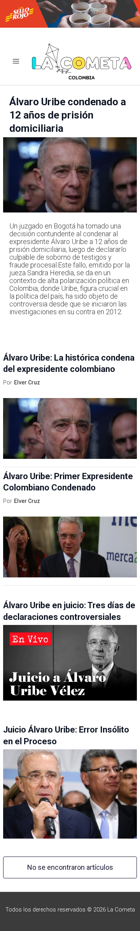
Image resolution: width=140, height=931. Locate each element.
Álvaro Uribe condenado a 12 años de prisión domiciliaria (67, 115)
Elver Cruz (27, 382)
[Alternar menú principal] (16, 61)
